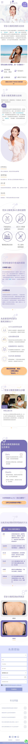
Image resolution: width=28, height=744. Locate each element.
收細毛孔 (7, 118)
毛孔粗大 (6, 32)
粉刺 (19, 32)
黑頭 (16, 32)
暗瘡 (10, 279)
